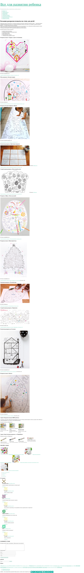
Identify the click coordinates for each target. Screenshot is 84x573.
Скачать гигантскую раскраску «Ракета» (7, 415)
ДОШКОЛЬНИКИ (5, 12)
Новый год (4, 473)
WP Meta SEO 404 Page (6, 569)
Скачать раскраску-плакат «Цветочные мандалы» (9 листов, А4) (11, 167)
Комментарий (3, 550)
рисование (39, 567)
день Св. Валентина (5, 472)
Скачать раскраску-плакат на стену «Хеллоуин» (8, 371)
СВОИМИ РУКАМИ (5, 15)
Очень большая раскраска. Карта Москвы (31, 439)
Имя (1, 552)
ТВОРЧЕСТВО (4, 14)
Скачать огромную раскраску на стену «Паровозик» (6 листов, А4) (11, 327)
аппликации (39, 565)
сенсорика (44, 567)
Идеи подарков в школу (24, 565)
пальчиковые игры (20, 567)
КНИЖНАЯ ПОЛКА (5, 18)
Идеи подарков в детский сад (15, 565)
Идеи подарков (7, 565)
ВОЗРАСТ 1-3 (4, 11)
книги (72, 565)
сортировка (49, 567)
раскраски (4, 476)
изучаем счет (56, 565)
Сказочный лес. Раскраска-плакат (13, 429)
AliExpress (2, 565)
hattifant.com (35, 165)
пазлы (16, 567)
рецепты (34, 567)
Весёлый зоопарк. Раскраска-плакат (21, 429)
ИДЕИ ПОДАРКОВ (5, 17)
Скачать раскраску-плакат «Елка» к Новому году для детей (10, 280)
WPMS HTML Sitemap (6, 570)
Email (1, 553)
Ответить (3, 486)
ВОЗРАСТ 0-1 (4, 10)
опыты (14, 567)
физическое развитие (54, 567)
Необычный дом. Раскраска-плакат (3, 429)
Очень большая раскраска (5, 443)
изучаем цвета (68, 565)
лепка (75, 565)
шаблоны (59, 567)
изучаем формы (62, 565)
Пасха (3, 474)
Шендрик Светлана (12, 430)
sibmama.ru (35, 192)
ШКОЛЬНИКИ (4, 13)
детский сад (51, 565)
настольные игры (9, 567)
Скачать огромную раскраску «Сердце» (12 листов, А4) (9, 75)
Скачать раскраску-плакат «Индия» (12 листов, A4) (8, 142)
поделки (25, 567)
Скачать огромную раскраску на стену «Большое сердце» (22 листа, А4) (12, 103)
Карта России (12, 441)
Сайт (1, 555)
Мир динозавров (21, 441)
